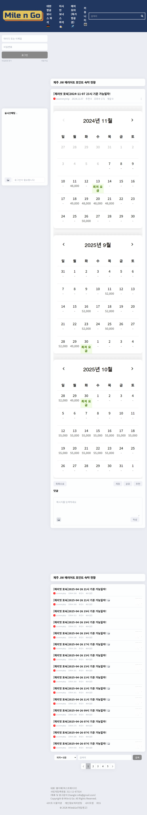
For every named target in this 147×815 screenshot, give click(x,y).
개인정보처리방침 (73, 803)
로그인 (25, 55)
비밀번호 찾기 (7, 61)
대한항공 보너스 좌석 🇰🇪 (49, 16)
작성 (135, 519)
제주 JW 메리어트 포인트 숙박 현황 (74, 82)
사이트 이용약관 (54, 803)
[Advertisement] (26, 85)
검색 (137, 757)
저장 (118, 483)
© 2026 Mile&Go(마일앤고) (73, 807)
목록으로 (60, 483)
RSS (98, 803)
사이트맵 (89, 803)
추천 (138, 483)
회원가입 (44, 61)
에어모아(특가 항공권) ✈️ (74, 16)
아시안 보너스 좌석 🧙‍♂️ (61, 16)
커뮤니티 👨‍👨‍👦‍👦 (85, 16)
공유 (128, 483)
